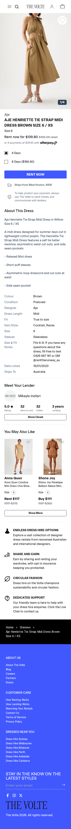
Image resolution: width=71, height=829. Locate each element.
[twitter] (21, 795)
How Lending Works (17, 704)
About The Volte (15, 665)
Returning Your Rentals (19, 708)
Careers (10, 673)
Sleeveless (40, 337)
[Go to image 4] (21, 472)
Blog (8, 669)
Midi (36, 313)
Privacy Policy (14, 721)
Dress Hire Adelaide (17, 756)
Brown (37, 296)
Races (50, 325)
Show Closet (35, 417)
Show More (36, 513)
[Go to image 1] (14, 472)
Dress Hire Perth (15, 752)
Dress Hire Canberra (18, 760)
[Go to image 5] (23, 472)
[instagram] (14, 795)
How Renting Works (17, 699)
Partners (11, 678)
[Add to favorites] (28, 442)
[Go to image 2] (16, 472)
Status (9, 682)
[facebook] (7, 795)
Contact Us (12, 713)
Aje (7, 115)
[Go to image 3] (18, 472)
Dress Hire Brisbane (17, 747)
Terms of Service (16, 717)
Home (10, 627)
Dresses (25, 627)
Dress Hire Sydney (16, 739)
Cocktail (39, 325)
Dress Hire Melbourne (18, 743)
